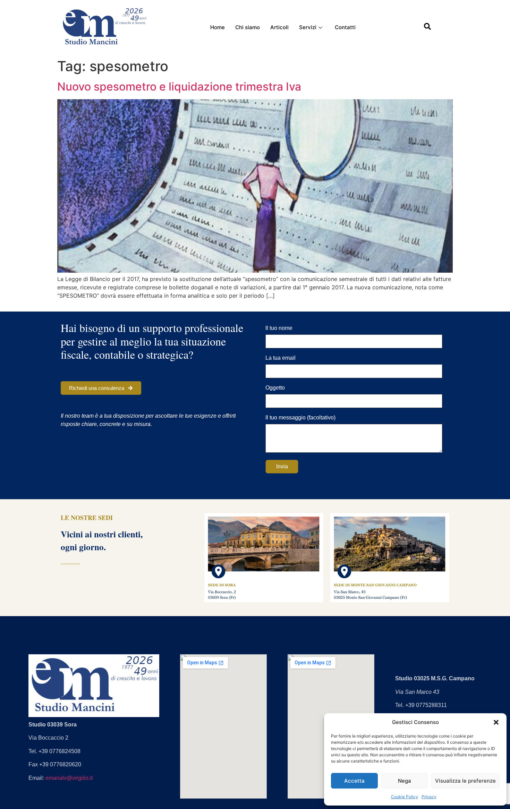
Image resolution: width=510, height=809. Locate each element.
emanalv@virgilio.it (69, 778)
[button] (496, 722)
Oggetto (275, 388)
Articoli (279, 27)
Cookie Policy (404, 796)
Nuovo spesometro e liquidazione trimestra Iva (179, 86)
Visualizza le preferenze (465, 780)
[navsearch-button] (427, 28)
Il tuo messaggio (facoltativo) (300, 417)
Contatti (345, 27)
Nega (404, 780)
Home (217, 27)
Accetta (354, 780)
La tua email (280, 358)
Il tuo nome (278, 328)
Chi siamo (247, 27)
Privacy (429, 796)
